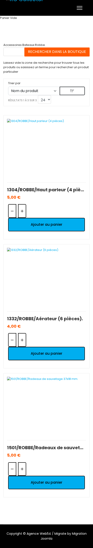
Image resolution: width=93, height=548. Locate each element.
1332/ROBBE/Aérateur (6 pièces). (45, 318)
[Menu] (79, 8)
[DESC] (72, 91)
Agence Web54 (39, 533)
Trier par (14, 83)
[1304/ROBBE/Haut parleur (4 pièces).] (46, 148)
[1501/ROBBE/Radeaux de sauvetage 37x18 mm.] (46, 406)
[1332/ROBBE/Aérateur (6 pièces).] (46, 277)
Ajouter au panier (46, 224)
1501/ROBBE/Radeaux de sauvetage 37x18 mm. (46, 447)
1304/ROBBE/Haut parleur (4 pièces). (46, 189)
